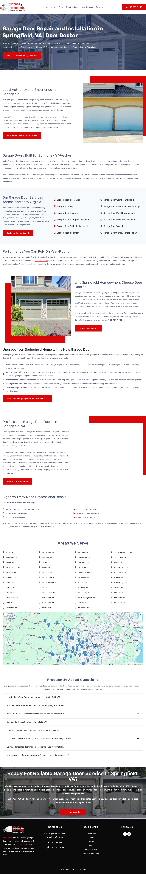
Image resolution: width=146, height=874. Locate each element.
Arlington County (12, 567)
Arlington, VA (10, 572)
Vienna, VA (118, 592)
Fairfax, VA (46, 587)
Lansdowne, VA (84, 557)
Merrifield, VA (83, 587)
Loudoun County (85, 572)
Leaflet (141, 664)
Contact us (20, 844)
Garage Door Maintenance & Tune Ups (121, 206)
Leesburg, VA (83, 562)
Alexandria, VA (11, 557)
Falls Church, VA (48, 592)
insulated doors (41, 260)
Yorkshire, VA (119, 603)
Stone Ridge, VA (120, 582)
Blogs (91, 846)
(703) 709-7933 (57, 848)
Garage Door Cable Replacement (72, 226)
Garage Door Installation (68, 200)
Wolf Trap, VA (119, 598)
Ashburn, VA (10, 577)
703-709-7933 (115, 320)
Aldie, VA (9, 552)
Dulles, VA (46, 567)
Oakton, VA (82, 603)
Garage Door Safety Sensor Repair (120, 233)
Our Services (91, 834)
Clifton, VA (46, 562)
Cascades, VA (11, 608)
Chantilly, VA (47, 557)
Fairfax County (48, 577)
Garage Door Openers (67, 213)
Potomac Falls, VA (85, 608)
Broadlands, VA (11, 598)
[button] (50, 637)
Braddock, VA (11, 582)
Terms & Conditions (91, 853)
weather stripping (10, 264)
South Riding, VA (121, 567)
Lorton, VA (82, 567)
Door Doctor (10, 117)
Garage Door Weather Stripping (118, 200)
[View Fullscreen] (5, 614)
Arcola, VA (9, 562)
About (53, 7)
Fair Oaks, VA (47, 572)
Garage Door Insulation (68, 233)
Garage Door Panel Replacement (119, 213)
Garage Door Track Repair (115, 226)
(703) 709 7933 (41, 527)
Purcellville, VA (120, 557)
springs (21, 459)
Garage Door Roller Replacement (119, 219)
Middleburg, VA (84, 592)
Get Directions (57, 842)
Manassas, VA (83, 577)
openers (31, 459)
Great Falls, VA (48, 603)
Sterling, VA (118, 577)
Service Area (87, 7)
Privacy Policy (91, 849)
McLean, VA (82, 582)
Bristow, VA (10, 592)
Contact (99, 7)
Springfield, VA (120, 572)
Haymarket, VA (48, 608)
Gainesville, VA (48, 598)
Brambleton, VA (12, 587)
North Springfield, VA (86, 598)
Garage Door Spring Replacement (73, 219)
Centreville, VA (48, 552)
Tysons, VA (118, 587)
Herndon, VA (83, 552)
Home (45, 7)
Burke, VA (9, 603)
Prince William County (123, 552)
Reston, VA (118, 562)
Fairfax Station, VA (50, 582)
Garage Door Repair (66, 206)
